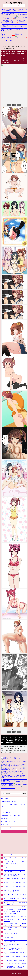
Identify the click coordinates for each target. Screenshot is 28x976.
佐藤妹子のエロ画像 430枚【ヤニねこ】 (12, 913)
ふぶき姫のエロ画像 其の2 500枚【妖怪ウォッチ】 (14, 960)
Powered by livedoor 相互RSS (7, 40)
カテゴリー (19, 5)
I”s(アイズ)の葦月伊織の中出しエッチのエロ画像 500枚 (15, 916)
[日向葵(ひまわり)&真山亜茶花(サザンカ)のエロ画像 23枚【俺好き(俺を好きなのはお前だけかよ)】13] (14, 458)
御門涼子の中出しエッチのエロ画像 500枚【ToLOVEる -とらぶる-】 (15, 945)
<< (7, 104)
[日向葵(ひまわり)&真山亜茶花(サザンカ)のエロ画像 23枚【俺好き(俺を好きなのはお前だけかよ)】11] (14, 389)
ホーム (8, 5)
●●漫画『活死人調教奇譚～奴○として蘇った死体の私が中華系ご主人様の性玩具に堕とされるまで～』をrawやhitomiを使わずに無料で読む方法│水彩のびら (14, 21)
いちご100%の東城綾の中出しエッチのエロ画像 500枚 (15, 854)
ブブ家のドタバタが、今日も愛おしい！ (11, 757)
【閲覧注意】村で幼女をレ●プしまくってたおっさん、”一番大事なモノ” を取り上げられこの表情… (14, 10)
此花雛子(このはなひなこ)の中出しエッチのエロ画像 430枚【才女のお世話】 (15, 936)
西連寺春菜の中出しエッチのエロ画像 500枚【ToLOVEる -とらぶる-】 (15, 920)
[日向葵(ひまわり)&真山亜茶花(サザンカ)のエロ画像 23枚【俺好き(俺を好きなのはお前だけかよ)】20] (14, 727)
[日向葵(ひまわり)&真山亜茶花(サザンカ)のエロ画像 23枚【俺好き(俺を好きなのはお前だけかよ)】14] (14, 496)
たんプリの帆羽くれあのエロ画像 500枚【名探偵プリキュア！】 (15, 879)
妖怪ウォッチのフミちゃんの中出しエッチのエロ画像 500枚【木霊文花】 (15, 928)
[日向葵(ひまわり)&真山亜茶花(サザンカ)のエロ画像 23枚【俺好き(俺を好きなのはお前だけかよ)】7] (14, 288)
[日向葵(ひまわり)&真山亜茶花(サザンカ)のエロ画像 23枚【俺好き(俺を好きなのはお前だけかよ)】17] (14, 618)
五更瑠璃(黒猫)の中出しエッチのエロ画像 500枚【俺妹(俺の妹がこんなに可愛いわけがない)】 (15, 910)
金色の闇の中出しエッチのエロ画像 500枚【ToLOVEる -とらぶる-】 (15, 957)
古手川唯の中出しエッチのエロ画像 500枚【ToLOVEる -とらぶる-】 (15, 887)
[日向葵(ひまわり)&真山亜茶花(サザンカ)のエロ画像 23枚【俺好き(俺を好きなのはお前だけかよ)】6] (14, 274)
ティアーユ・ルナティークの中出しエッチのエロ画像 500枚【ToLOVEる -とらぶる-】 (15, 932)
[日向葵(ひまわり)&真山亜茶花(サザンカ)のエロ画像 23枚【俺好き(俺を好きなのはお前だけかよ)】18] (14, 653)
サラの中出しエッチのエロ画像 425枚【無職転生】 (14, 906)
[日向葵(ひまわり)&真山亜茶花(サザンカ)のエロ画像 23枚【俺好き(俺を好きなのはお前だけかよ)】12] (14, 426)
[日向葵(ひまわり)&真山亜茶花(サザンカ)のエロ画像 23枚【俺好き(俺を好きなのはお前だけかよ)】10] (14, 355)
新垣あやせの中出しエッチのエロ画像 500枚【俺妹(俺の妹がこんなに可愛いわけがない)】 (15, 875)
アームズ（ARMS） (5, 812)
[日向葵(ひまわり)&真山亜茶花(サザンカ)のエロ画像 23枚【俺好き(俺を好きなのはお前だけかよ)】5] (14, 245)
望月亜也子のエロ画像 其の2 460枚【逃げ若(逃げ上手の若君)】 (15, 953)
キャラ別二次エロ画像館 (14, 3)
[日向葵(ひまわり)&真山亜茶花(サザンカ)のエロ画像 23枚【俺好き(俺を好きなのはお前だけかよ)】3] (14, 199)
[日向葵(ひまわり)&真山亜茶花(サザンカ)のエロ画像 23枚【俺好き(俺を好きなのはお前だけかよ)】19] (14, 689)
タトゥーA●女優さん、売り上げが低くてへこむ (13, 767)
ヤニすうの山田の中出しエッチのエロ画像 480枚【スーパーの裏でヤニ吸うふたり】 (15, 899)
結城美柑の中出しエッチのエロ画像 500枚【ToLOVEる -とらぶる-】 (15, 883)
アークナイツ (4, 809)
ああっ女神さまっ (5, 818)
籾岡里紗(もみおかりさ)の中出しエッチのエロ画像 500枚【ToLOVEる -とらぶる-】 (15, 903)
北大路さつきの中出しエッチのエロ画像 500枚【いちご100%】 (15, 858)
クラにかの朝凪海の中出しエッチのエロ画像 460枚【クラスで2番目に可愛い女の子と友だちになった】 (15, 967)
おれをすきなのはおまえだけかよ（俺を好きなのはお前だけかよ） (14, 61)
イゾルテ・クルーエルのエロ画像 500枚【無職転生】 (15, 963)
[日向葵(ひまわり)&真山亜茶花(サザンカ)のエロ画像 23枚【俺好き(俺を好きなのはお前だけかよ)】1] (14, 142)
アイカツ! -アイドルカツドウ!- (8, 821)
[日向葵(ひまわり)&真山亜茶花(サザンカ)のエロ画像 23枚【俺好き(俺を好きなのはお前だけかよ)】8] (14, 303)
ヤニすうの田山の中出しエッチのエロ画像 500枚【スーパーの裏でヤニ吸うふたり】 (15, 862)
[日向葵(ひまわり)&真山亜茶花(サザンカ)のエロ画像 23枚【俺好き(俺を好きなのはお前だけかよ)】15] (14, 541)
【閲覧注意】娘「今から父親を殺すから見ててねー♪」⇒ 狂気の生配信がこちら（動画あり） (14, 12)
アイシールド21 (4, 824)
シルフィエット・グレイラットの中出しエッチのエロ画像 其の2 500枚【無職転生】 (15, 891)
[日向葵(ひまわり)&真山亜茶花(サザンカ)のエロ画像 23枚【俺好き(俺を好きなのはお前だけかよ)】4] (14, 216)
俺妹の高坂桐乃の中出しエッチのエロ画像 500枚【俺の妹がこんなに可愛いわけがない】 (15, 895)
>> (20, 104)
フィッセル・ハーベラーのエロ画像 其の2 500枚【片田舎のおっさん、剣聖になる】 (15, 940)
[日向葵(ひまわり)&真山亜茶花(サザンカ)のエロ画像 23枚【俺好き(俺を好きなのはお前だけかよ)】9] (14, 318)
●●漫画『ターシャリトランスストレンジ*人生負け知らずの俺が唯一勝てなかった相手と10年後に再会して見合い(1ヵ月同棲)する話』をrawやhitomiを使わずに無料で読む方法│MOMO (14, 28)
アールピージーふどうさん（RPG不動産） (11, 815)
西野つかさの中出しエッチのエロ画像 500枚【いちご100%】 (15, 866)
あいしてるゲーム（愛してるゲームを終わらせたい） (13, 828)
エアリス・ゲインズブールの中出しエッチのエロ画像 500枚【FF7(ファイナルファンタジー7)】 (15, 924)
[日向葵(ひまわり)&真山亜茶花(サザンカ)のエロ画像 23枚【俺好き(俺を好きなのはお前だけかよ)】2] (14, 172)
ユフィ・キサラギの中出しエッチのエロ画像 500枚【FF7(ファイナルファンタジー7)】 (14, 949)
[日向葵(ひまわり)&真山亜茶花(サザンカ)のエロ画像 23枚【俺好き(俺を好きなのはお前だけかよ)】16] (14, 587)
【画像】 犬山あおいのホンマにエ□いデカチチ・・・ (13, 37)
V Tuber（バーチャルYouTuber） (8, 801)
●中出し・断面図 (5, 798)
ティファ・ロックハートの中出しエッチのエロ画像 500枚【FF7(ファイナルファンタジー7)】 (14, 871)
